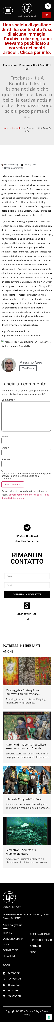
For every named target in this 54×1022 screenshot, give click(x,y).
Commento (8, 400)
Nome (5, 436)
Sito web (6, 459)
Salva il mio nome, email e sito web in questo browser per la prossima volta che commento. (26, 475)
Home (5, 128)
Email (5, 448)
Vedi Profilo (28, 368)
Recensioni (17, 128)
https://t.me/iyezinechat (27, 541)
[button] (8, 10)
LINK (27, 619)
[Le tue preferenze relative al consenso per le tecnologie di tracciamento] (49, 1017)
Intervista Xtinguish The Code (24, 799)
